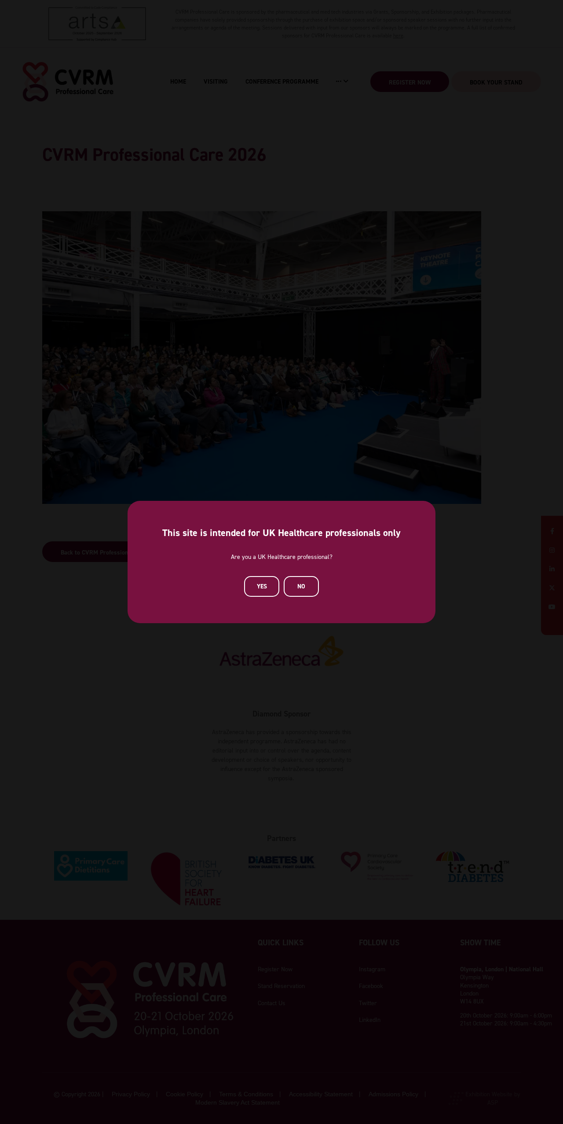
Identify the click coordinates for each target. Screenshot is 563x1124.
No (301, 586)
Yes (262, 586)
